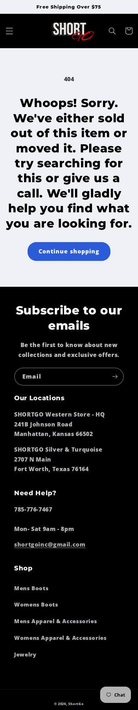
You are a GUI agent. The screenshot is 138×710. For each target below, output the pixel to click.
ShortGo (76, 704)
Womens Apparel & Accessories (60, 637)
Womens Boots (36, 604)
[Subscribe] (115, 377)
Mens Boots (31, 588)
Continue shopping (69, 251)
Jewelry (25, 654)
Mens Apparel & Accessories (55, 621)
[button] (9, 31)
